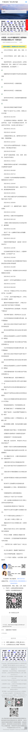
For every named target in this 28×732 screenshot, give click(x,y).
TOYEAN (22, 729)
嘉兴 (10, 657)
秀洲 (21, 28)
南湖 (11, 28)
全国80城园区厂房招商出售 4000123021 (14, 46)
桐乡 (15, 28)
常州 (10, 26)
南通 (10, 24)
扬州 (9, 655)
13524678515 (13, 581)
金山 (5, 23)
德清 (8, 30)
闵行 (18, 21)
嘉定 (12, 21)
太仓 (23, 23)
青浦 (21, 21)
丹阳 (7, 26)
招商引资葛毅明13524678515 (10, 42)
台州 (25, 30)
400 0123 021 (21, 578)
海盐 (18, 28)
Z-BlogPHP (11, 729)
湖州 (4, 30)
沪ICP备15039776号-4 (19, 693)
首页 (8, 34)
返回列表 (13, 638)
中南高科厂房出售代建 (10, 2)
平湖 (8, 28)
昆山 (5, 654)
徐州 (20, 26)
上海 (8, 21)
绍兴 (22, 30)
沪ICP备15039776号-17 (20, 696)
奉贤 (9, 23)
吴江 (2, 24)
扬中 (4, 26)
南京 (17, 26)
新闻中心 (12, 34)
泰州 (20, 24)
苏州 (15, 23)
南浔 (11, 30)
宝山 (2, 23)
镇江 (16, 24)
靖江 (23, 24)
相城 (5, 24)
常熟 (19, 23)
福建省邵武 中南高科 (11, 629)
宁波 (19, 30)
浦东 (25, 21)
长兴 (15, 30)
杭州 (11, 659)
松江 (15, 21)
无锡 (14, 26)
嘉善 (5, 28)
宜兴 (13, 24)
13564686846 (21, 581)
